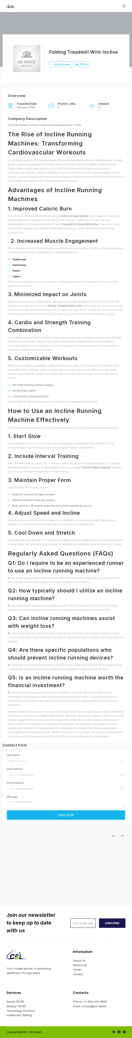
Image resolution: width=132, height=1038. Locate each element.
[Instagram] (124, 1032)
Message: (12, 796)
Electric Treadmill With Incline (65, 305)
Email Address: (15, 768)
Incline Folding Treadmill (96, 467)
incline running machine (74, 216)
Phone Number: (15, 782)
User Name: (13, 755)
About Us (79, 960)
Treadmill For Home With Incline (80, 224)
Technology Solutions (21, 1010)
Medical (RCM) (16, 1006)
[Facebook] (114, 1032)
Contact (78, 974)
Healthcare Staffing (19, 1015)
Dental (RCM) (15, 1001)
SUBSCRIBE (112, 923)
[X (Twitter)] (119, 1032)
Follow (83, 64)
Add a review (62, 64)
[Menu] (123, 6)
